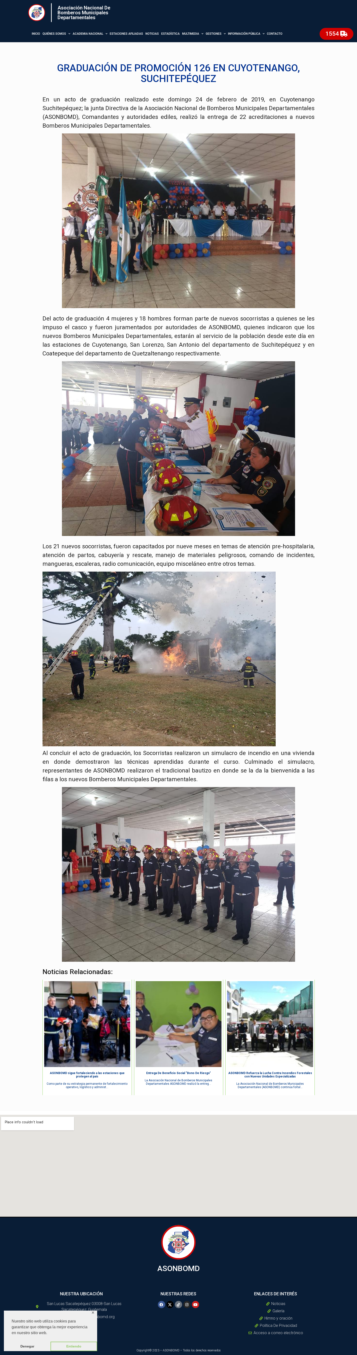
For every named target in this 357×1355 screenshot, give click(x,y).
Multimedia (190, 33)
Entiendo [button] (73, 1346)
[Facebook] (161, 1304)
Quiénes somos (54, 33)
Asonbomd (178, 1268)
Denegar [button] (27, 1346)
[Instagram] (187, 1304)
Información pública (244, 33)
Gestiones (213, 33)
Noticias (152, 33)
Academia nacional (88, 33)
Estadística (170, 33)
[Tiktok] (178, 1304)
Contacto (274, 33)
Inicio (36, 33)
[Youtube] (195, 1304)
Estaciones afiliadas (126, 33)
